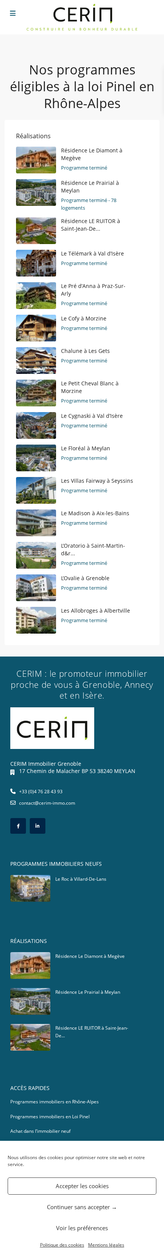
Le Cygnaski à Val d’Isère (92, 415)
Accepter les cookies (82, 1186)
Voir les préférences (82, 1228)
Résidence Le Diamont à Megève (90, 956)
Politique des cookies (62, 1245)
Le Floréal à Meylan (85, 448)
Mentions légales (106, 1245)
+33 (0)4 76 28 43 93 (41, 791)
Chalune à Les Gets (85, 350)
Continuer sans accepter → (82, 1207)
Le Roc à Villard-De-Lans (80, 879)
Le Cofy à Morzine (83, 318)
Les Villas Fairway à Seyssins (97, 480)
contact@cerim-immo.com (47, 803)
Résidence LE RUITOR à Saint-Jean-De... (90, 224)
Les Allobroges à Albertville (95, 610)
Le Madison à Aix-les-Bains (95, 513)
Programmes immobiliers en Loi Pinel (50, 1116)
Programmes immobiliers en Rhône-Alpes (54, 1101)
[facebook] (18, 826)
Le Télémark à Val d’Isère (92, 253)
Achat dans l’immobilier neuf (40, 1131)
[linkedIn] (37, 826)
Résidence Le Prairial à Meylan (87, 992)
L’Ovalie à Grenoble (85, 578)
